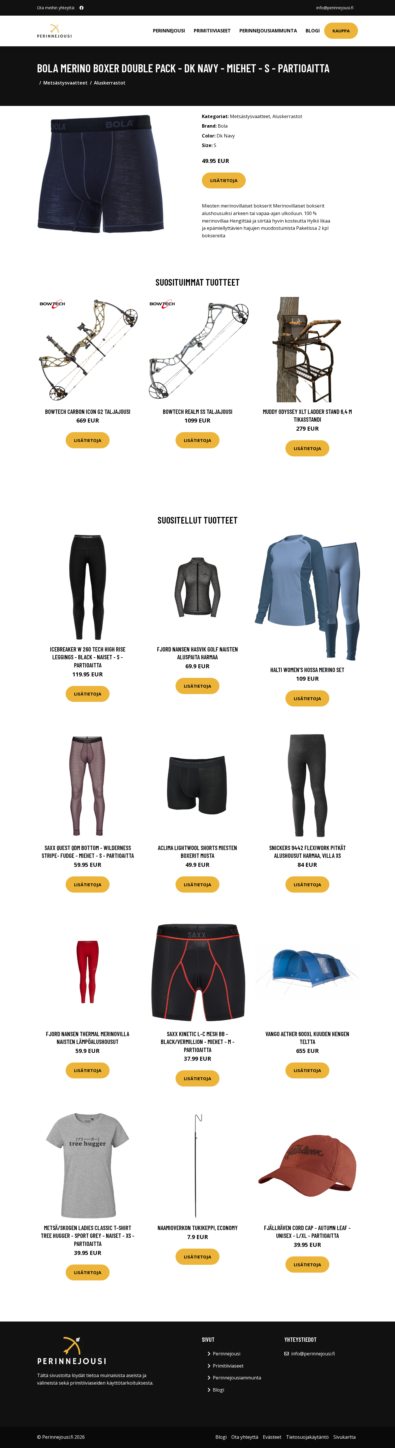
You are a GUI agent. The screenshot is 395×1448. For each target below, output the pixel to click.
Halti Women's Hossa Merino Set (307, 669)
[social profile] (81, 7)
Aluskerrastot (109, 83)
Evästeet (272, 1437)
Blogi (313, 30)
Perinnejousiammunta (268, 30)
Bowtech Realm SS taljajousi (197, 411)
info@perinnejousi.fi (334, 7)
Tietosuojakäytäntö (307, 1437)
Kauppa (341, 31)
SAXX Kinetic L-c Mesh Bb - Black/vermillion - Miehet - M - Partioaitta (198, 1041)
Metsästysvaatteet (65, 83)
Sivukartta (344, 1437)
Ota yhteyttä (244, 1437)
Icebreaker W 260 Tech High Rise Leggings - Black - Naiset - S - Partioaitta (87, 657)
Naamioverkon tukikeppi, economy (198, 1227)
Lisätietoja (223, 180)
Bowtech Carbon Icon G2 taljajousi (87, 411)
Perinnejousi (169, 30)
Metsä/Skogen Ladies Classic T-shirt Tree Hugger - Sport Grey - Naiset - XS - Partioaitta (87, 1235)
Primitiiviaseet (212, 30)
